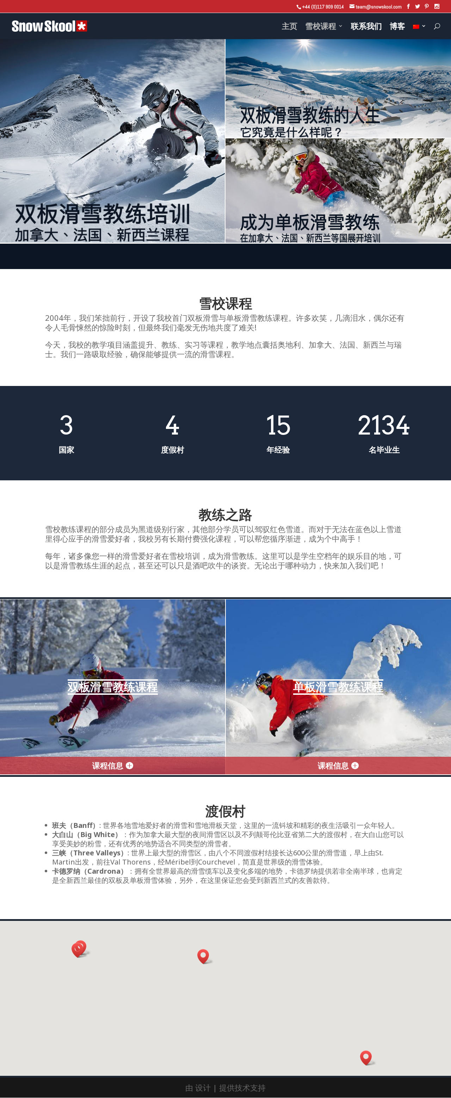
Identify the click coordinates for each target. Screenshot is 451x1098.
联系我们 (366, 27)
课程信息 (107, 765)
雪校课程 (320, 27)
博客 (397, 27)
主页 (289, 27)
